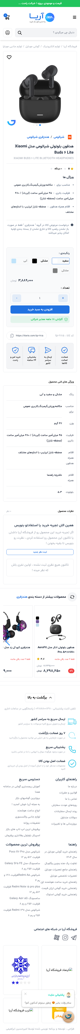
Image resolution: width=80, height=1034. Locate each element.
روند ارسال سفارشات (65, 811)
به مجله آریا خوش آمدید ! (26, 804)
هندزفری (22, 597)
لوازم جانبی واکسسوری (27, 817)
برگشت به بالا (37, 697)
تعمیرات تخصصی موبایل (63, 876)
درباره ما (72, 786)
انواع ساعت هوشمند (28, 810)
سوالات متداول (69, 817)
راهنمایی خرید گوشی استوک (61, 894)
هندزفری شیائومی (38, 137)
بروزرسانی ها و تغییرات (64, 824)
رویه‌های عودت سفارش (64, 805)
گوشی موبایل (32, 46)
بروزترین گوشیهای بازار (27, 798)
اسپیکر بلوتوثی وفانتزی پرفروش (22, 835)
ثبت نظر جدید (40, 552)
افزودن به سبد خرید (40, 309)
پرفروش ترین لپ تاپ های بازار (23, 829)
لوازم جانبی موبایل (12, 46)
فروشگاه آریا (70, 46)
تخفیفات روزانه (31, 823)
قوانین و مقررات (68, 793)
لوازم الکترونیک (51, 46)
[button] (40, 125)
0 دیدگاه (58, 168)
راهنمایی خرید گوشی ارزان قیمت (59, 888)
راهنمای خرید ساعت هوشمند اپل (59, 882)
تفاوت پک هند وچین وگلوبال (61, 863)
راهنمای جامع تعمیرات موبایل (61, 869)
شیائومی (59, 137)
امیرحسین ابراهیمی (16, 1029)
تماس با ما (71, 799)
